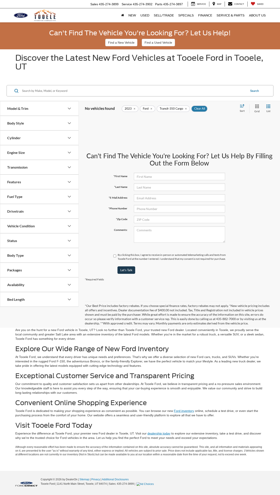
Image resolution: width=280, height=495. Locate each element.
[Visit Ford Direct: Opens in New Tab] (145, 483)
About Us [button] (257, 15)
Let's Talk (126, 270)
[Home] (122, 15)
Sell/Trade (164, 15)
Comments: (120, 229)
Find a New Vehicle (121, 42)
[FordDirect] (26, 483)
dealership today (158, 433)
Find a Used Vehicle (158, 42)
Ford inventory (184, 411)
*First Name (120, 176)
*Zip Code (121, 219)
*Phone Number (117, 208)
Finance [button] (205, 15)
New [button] (132, 15)
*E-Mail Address (118, 197)
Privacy (95, 479)
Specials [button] (186, 15)
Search (254, 91)
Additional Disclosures (115, 479)
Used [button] (144, 15)
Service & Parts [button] (231, 15)
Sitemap (84, 479)
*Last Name (120, 187)
